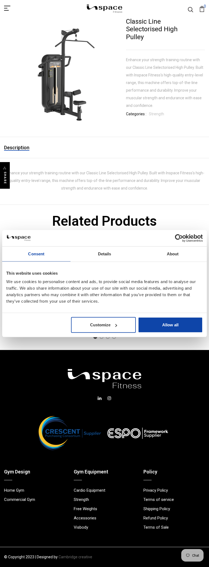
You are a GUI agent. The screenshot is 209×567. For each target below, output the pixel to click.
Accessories (85, 518)
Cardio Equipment (89, 490)
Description (16, 147)
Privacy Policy (155, 490)
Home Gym (14, 490)
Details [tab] (104, 253)
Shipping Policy (156, 508)
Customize (100, 325)
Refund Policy (155, 518)
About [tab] (173, 253)
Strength (156, 114)
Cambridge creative (75, 557)
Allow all (170, 325)
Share (5, 178)
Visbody (81, 527)
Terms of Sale (156, 527)
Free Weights (85, 508)
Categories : (136, 114)
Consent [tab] (36, 253)
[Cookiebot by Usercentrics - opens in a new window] (179, 238)
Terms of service (158, 499)
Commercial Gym (19, 499)
